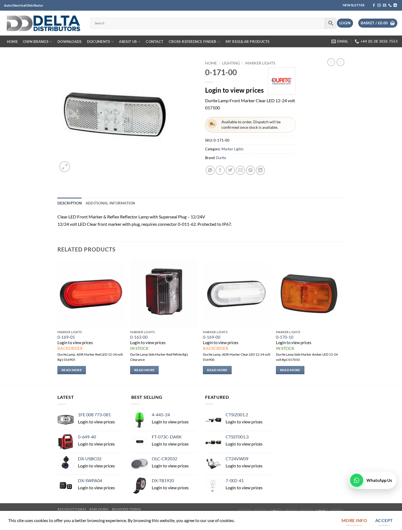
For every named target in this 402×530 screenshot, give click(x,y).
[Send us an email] (384, 5)
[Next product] (331, 62)
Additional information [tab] (110, 203)
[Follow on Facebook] (373, 5)
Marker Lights (260, 63)
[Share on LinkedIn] (260, 170)
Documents (98, 41)
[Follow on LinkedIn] (395, 5)
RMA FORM (99, 509)
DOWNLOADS (69, 41)
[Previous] (58, 322)
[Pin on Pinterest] (250, 170)
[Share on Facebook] (220, 170)
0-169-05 (66, 337)
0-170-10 (284, 337)
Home (12, 41)
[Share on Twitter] (230, 170)
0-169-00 (211, 337)
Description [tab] (69, 203)
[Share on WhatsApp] (210, 170)
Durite (221, 158)
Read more (72, 370)
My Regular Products (248, 41)
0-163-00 (139, 337)
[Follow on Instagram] (379, 5)
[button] (345, 23)
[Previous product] (340, 62)
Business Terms (126, 509)
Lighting (231, 63)
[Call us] (390, 5)
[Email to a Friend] (240, 170)
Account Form (71, 509)
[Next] (343, 322)
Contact (154, 41)
